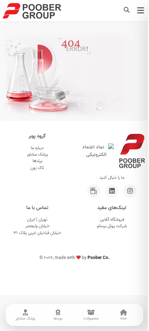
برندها (37, 161)
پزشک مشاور (37, 154)
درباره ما (37, 148)
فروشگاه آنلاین (112, 219)
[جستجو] (126, 10)
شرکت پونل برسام (112, 226)
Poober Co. (99, 258)
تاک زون (37, 167)
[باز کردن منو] (140, 10)
